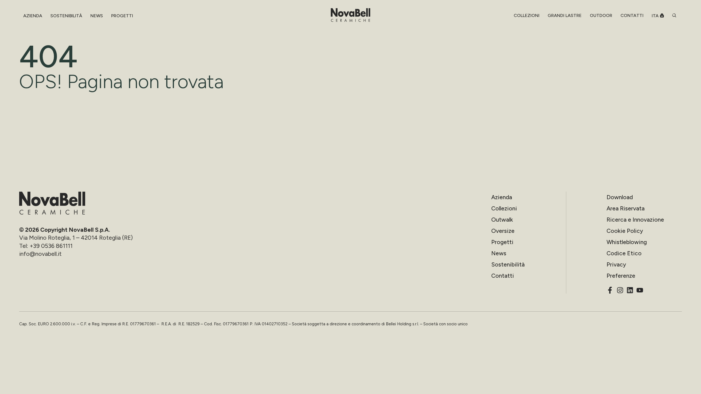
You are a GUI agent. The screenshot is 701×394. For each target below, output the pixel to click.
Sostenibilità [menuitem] (66, 15)
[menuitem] (526, 16)
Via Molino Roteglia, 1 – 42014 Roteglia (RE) (76, 237)
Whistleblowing (627, 242)
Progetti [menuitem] (122, 15)
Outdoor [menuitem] (601, 15)
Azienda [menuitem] (32, 15)
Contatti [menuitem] (631, 15)
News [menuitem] (96, 15)
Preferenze (621, 275)
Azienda (501, 197)
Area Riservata (626, 208)
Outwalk (502, 219)
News (498, 253)
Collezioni (504, 208)
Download (620, 197)
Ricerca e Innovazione (635, 219)
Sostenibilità (508, 264)
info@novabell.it (40, 253)
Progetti (502, 242)
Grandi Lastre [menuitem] (565, 15)
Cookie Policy (625, 230)
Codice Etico (624, 253)
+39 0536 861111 (51, 245)
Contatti (502, 275)
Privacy (616, 264)
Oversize (503, 230)
